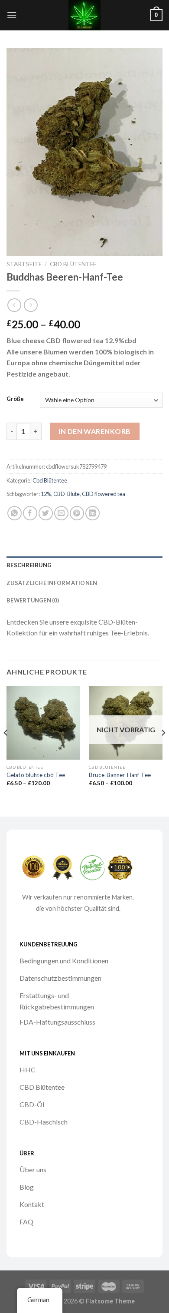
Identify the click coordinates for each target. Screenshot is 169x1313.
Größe (15, 399)
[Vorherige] (6, 750)
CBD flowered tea (103, 493)
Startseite (24, 264)
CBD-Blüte (66, 493)
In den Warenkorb (94, 431)
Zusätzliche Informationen (51, 582)
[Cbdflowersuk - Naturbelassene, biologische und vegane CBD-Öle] (84, 15)
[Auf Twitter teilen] (46, 513)
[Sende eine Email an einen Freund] (61, 513)
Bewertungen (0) (32, 600)
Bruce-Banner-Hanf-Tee (120, 774)
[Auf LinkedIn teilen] (92, 513)
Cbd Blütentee (73, 264)
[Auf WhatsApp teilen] (14, 513)
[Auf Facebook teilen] (30, 513)
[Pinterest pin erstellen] (77, 513)
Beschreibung (29, 565)
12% (46, 493)
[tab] (84, 565)
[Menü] (11, 15)
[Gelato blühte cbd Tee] (43, 723)
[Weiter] (163, 750)
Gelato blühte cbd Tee (35, 774)
